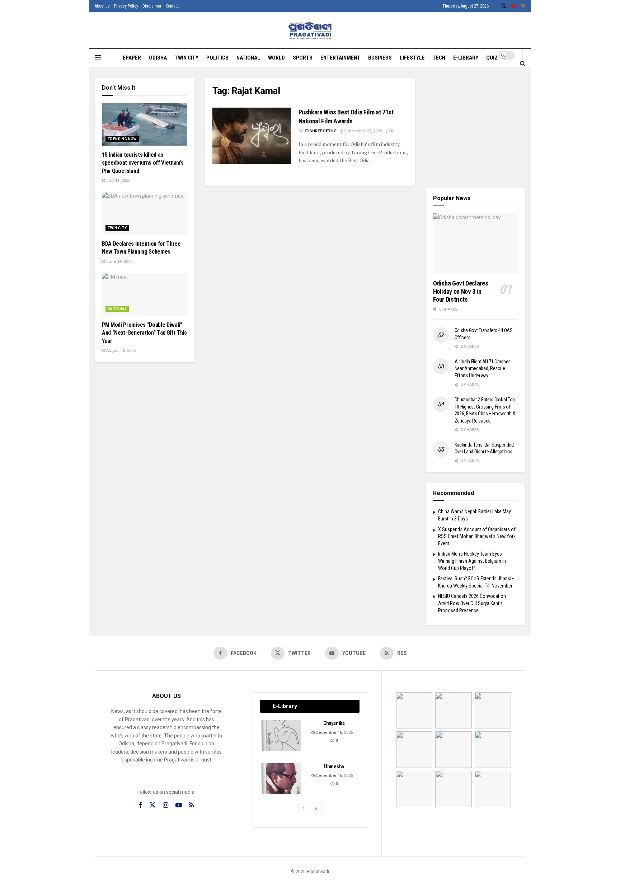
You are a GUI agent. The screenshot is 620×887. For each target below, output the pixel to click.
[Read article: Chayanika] (281, 735)
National (248, 58)
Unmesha (334, 766)
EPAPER (132, 58)
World (276, 58)
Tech (439, 58)
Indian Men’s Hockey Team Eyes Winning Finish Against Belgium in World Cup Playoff (472, 561)
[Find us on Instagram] (165, 805)
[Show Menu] (98, 57)
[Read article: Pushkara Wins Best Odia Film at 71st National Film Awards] (251, 136)
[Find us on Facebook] (494, 6)
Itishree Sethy (320, 131)
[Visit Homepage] (310, 30)
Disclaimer (151, 6)
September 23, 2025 (362, 131)
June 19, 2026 (118, 261)
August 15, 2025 (120, 350)
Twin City (186, 58)
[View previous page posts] (303, 808)
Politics (217, 58)
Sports (303, 58)
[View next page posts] (316, 808)
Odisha (158, 58)
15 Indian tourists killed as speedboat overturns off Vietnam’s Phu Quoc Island (142, 162)
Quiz (492, 58)
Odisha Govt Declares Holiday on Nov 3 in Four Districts (460, 291)
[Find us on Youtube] (513, 6)
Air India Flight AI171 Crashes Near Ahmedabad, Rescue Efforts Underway (483, 368)
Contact (172, 6)
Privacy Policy (126, 6)
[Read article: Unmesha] (281, 778)
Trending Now (122, 139)
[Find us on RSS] (523, 6)
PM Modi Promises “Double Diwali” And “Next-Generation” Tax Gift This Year (144, 332)
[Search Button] (522, 63)
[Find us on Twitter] (503, 6)
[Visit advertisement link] (476, 128)
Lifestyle (412, 58)
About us (102, 6)
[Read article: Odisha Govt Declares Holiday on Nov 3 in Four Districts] (475, 243)
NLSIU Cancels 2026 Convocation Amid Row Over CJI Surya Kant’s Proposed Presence (472, 603)
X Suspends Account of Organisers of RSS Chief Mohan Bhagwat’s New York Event (477, 536)
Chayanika (333, 723)
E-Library (465, 58)
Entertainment (340, 58)
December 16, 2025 (334, 732)
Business (380, 58)
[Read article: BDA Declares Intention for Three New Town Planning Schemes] (144, 213)
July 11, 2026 (117, 180)
